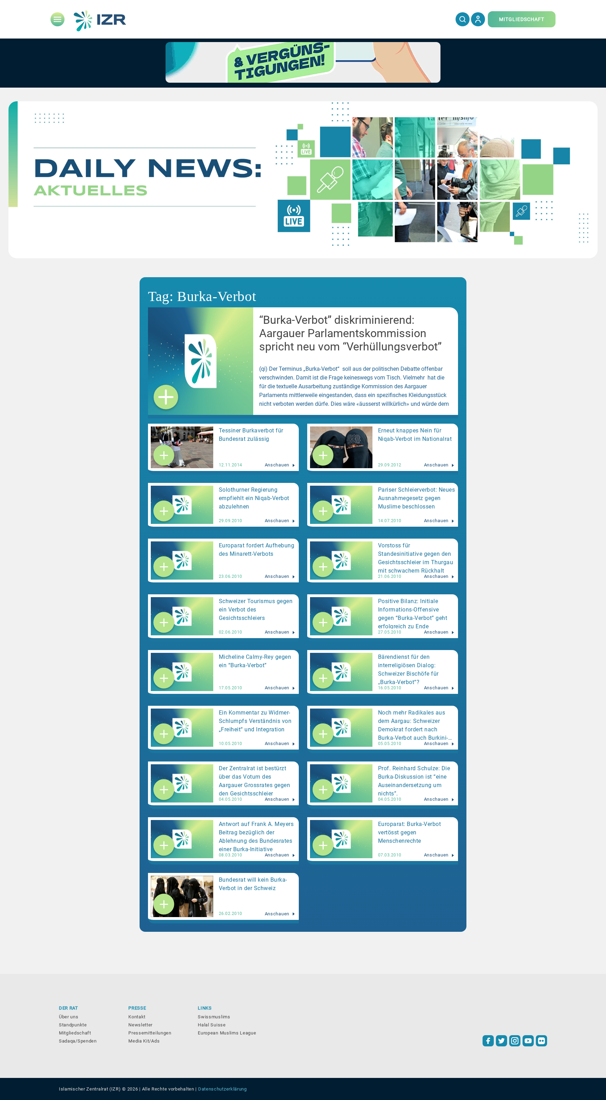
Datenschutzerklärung (222, 1089)
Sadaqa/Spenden (78, 1041)
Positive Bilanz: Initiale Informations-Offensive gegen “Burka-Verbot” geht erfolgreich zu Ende (412, 613)
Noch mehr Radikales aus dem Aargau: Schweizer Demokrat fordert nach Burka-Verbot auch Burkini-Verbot (413, 724)
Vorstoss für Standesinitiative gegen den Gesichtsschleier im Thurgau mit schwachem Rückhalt (415, 557)
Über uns (69, 1016)
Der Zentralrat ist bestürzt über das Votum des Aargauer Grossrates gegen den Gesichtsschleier (254, 780)
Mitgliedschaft (75, 1033)
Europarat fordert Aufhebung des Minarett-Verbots (257, 549)
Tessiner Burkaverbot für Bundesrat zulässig (251, 434)
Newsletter (140, 1024)
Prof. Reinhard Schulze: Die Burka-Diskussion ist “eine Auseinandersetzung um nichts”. (414, 780)
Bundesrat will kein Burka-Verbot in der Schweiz (253, 883)
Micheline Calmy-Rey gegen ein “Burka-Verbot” (255, 661)
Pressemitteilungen (149, 1033)
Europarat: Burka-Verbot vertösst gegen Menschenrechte (409, 832)
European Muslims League (227, 1033)
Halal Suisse (211, 1024)
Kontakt (137, 1016)
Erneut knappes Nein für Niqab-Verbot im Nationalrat (415, 434)
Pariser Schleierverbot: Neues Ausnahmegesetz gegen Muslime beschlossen (416, 498)
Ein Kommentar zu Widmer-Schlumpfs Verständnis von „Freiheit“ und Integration (255, 721)
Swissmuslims (214, 1016)
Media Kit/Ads (144, 1041)
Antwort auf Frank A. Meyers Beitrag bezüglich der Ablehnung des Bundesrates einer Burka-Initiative (256, 836)
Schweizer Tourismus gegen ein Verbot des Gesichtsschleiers (256, 609)
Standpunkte (73, 1024)
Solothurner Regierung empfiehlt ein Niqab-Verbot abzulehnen (254, 498)
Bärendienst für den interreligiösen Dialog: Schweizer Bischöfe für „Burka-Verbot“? (408, 669)
